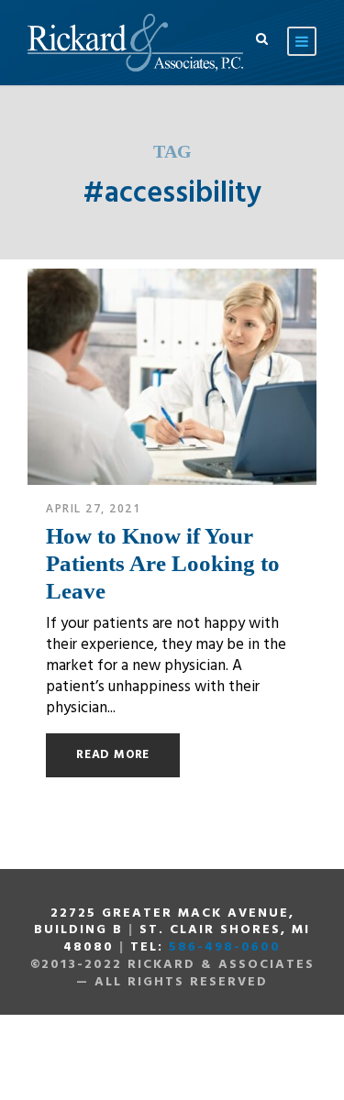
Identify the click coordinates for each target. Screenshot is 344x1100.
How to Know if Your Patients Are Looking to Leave (163, 563)
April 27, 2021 (93, 508)
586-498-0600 (225, 947)
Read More (113, 754)
